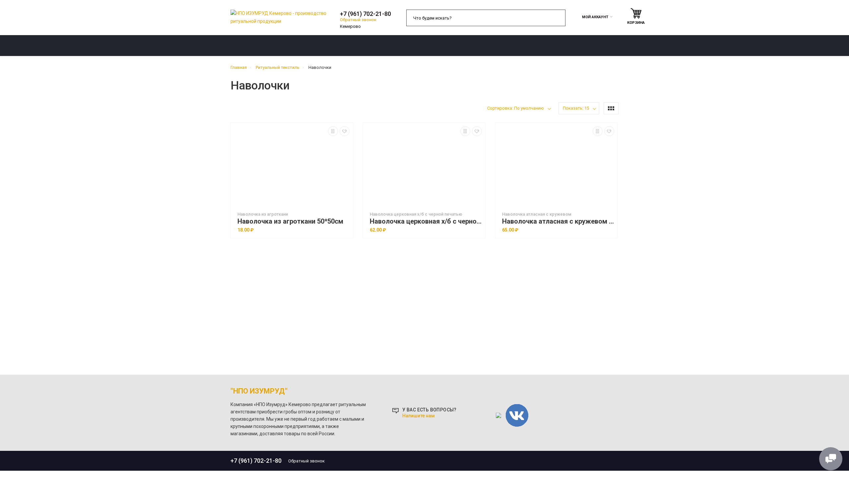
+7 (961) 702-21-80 (365, 14)
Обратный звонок (358, 19)
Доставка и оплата (473, 45)
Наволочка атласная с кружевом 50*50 (558, 221)
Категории (251, 45)
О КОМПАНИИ (370, 45)
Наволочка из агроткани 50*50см (290, 221)
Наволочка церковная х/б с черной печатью (426, 221)
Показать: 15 (576, 108)
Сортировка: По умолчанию (515, 108)
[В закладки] (345, 131)
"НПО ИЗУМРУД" (259, 391)
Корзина (636, 23)
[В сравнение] (333, 131)
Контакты (574, 45)
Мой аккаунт (595, 17)
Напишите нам (418, 415)
